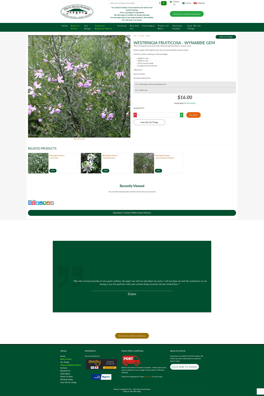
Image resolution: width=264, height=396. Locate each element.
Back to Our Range (226, 37)
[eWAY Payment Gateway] (101, 364)
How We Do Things (149, 122)
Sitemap (116, 389)
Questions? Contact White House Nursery (132, 213)
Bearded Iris (65, 371)
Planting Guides (66, 379)
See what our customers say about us (186, 14)
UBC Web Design (135, 391)
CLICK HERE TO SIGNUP (184, 367)
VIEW (53, 171)
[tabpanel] (132, 284)
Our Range (141, 35)
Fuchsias (63, 368)
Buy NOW (193, 115)
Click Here (148, 377)
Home (135, 35)
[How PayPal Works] (101, 377)
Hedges (148, 35)
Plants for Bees (66, 377)
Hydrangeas (65, 374)
